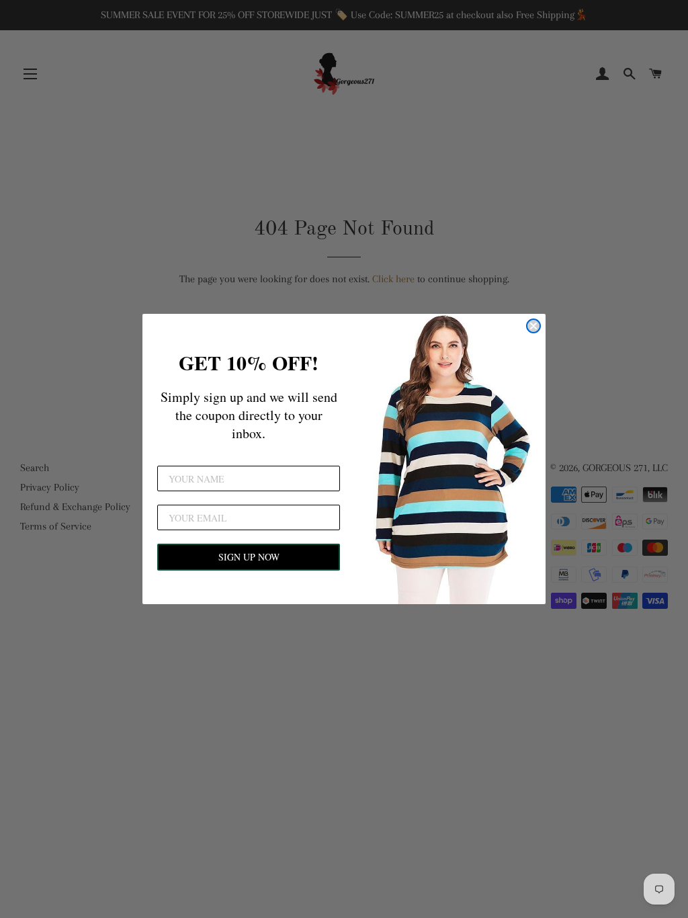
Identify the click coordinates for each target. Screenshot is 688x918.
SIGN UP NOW (249, 556)
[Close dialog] (533, 326)
